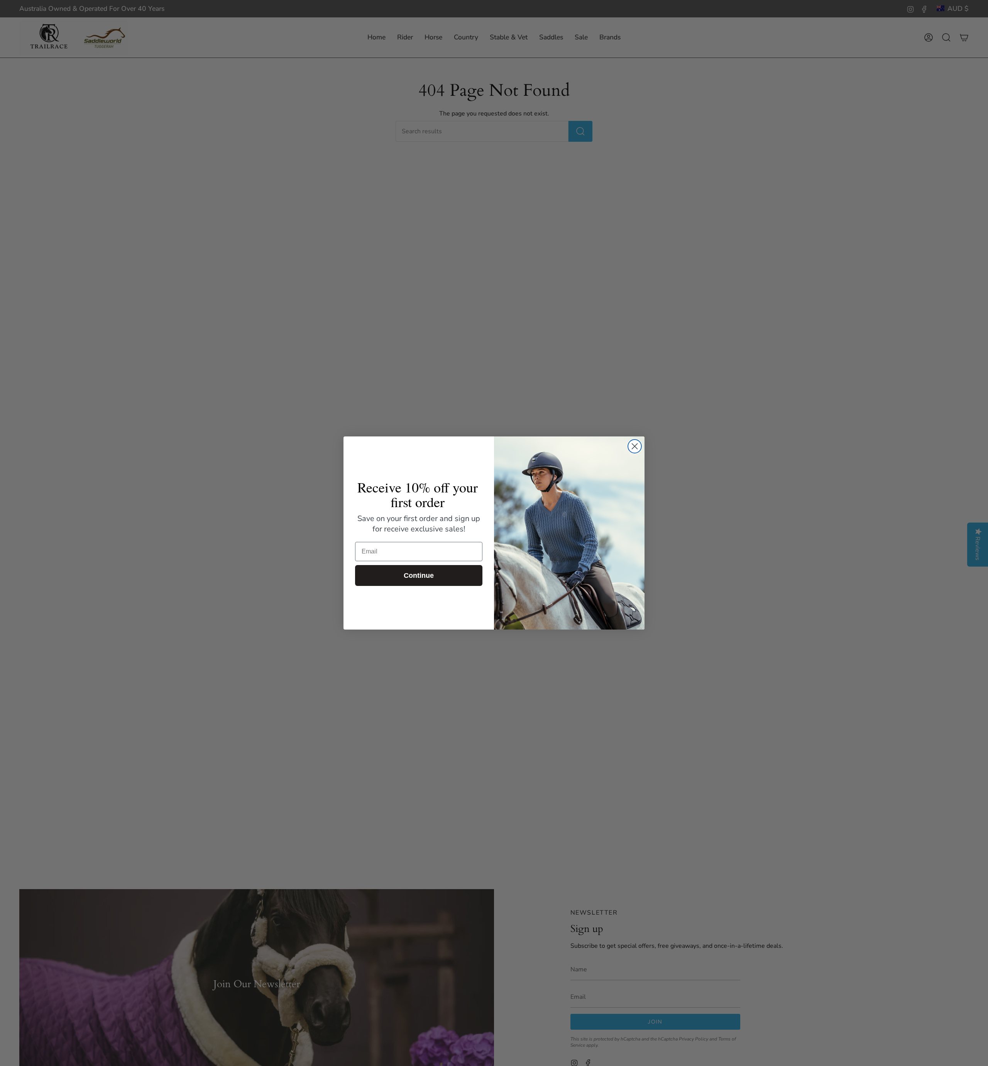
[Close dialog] (634, 446)
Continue (419, 575)
